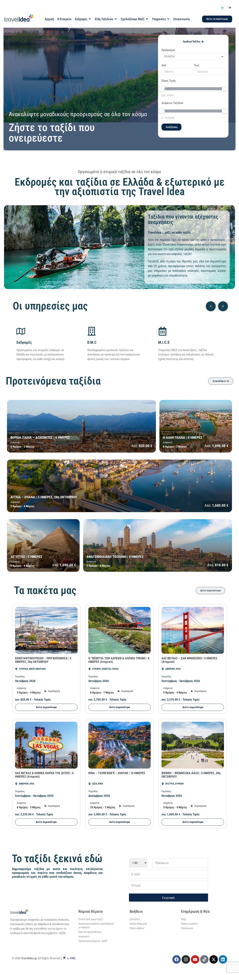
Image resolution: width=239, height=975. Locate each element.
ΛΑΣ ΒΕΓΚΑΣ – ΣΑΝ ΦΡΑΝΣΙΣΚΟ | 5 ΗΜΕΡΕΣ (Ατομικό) (189, 660)
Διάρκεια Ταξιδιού (172, 103)
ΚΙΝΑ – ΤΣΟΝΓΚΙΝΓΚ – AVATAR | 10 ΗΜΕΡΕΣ (116, 773)
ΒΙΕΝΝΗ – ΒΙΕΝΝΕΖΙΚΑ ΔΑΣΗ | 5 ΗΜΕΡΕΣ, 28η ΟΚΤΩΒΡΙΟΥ (190, 774)
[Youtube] (195, 959)
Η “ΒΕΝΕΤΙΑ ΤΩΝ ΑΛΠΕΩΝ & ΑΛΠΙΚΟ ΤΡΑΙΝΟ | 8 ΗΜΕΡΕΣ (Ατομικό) (118, 660)
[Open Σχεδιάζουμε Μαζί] (147, 19)
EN (230, 7)
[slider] (162, 88)
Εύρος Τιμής (168, 80)
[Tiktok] (204, 959)
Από (163, 65)
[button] (211, 306)
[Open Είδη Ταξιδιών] (115, 19)
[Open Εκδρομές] (89, 19)
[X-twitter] (213, 959)
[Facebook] (176, 959)
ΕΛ (222, 7)
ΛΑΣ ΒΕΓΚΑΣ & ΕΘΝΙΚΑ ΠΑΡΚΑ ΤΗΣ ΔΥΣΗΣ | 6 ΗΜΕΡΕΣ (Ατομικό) (44, 774)
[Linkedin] (223, 959)
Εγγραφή (168, 897)
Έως (196, 65)
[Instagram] (186, 959)
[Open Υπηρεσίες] (168, 19)
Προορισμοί (168, 50)
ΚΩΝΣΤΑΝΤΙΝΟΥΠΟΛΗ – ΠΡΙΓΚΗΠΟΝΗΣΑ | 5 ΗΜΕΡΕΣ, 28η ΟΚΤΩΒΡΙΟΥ (43, 660)
